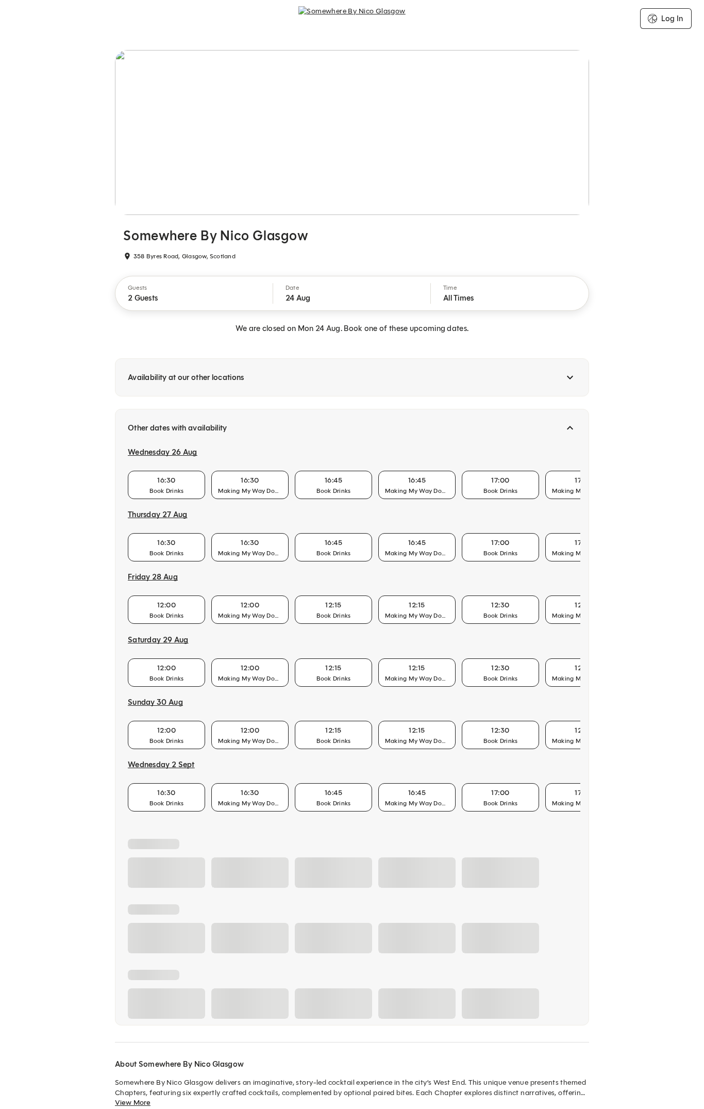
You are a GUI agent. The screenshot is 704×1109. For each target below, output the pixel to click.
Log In (672, 18)
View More (132, 1102)
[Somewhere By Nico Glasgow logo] (352, 18)
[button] (194, 293)
